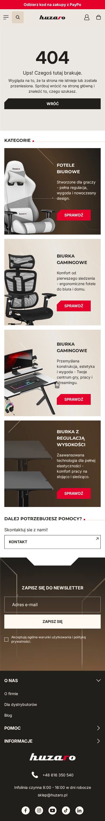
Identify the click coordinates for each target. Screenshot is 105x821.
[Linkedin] (79, 810)
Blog (8, 715)
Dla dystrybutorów (20, 704)
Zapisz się (53, 621)
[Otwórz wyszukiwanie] (18, 17)
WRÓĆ (53, 103)
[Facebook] (26, 810)
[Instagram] (39, 810)
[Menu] (6, 17)
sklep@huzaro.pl (52, 795)
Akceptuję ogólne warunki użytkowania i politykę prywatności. (48, 639)
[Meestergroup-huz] (52, 17)
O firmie (11, 693)
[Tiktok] (66, 810)
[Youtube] (52, 810)
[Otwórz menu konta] (87, 17)
